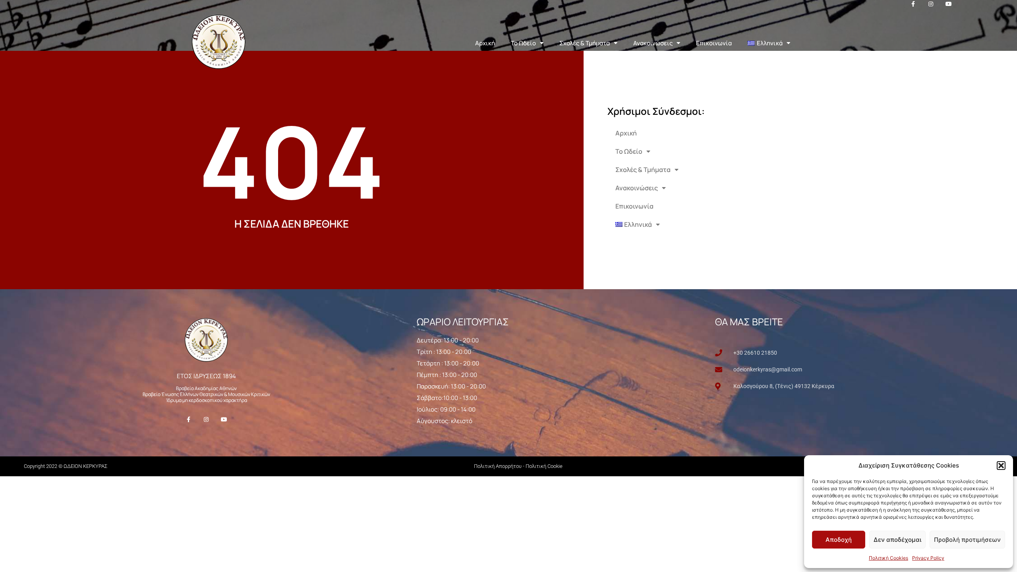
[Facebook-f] (188, 420)
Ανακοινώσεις (653, 43)
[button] (1001, 466)
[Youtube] (224, 420)
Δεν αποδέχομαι (897, 539)
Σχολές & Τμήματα (584, 43)
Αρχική (485, 43)
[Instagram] (206, 420)
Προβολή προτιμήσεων (967, 539)
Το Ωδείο (523, 43)
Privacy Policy (928, 558)
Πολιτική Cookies (888, 558)
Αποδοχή (839, 539)
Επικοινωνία (714, 43)
